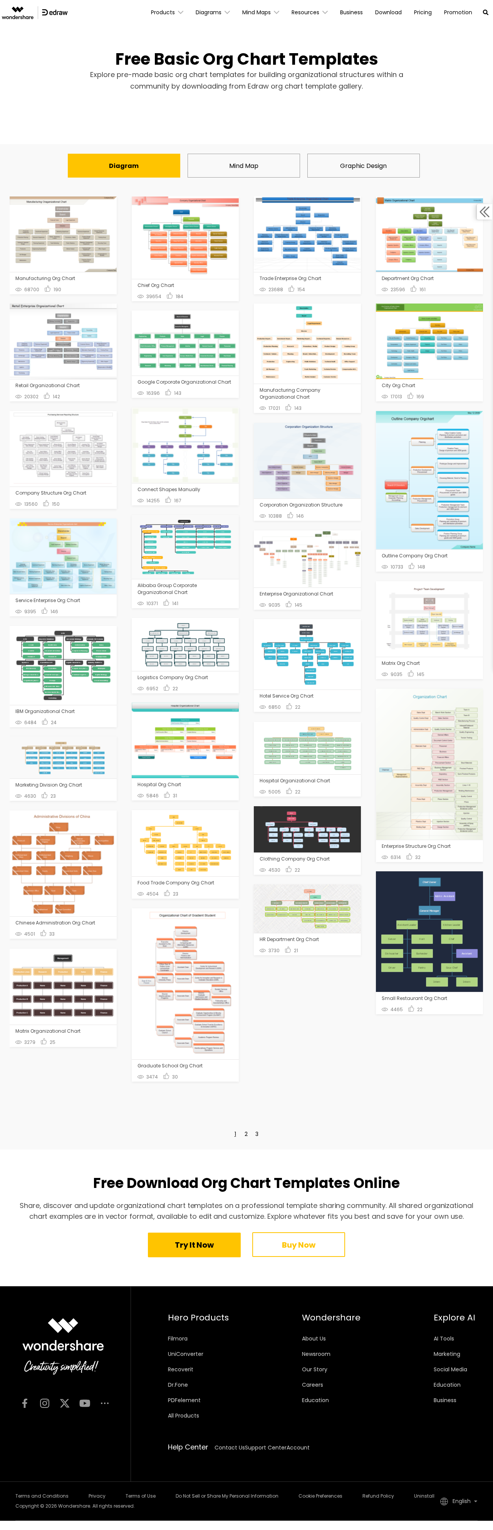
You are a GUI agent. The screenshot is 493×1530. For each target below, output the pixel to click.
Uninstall (424, 1496)
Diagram (124, 165)
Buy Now (298, 1245)
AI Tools (444, 1338)
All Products (183, 1415)
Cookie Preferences (320, 1496)
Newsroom (316, 1354)
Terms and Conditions (42, 1496)
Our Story (314, 1369)
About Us (314, 1338)
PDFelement (184, 1400)
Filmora (178, 1338)
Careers (312, 1385)
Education (315, 1400)
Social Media (450, 1369)
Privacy (97, 1496)
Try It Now (194, 1245)
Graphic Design (363, 165)
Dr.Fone (178, 1385)
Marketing (447, 1354)
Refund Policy (378, 1496)
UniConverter (185, 1354)
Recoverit (180, 1369)
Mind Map (243, 165)
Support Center (266, 1447)
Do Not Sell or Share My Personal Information (227, 1496)
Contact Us (230, 1447)
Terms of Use (141, 1496)
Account (298, 1447)
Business (445, 1400)
